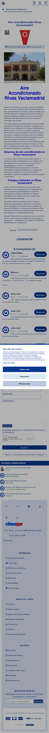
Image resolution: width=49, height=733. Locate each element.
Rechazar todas (24, 383)
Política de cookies (9, 363)
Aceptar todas (24, 369)
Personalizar (24, 376)
